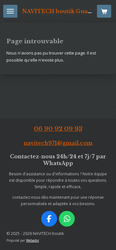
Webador (32, 240)
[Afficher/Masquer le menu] (10, 11)
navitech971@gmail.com (58, 143)
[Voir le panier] (104, 11)
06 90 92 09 (58, 128)
